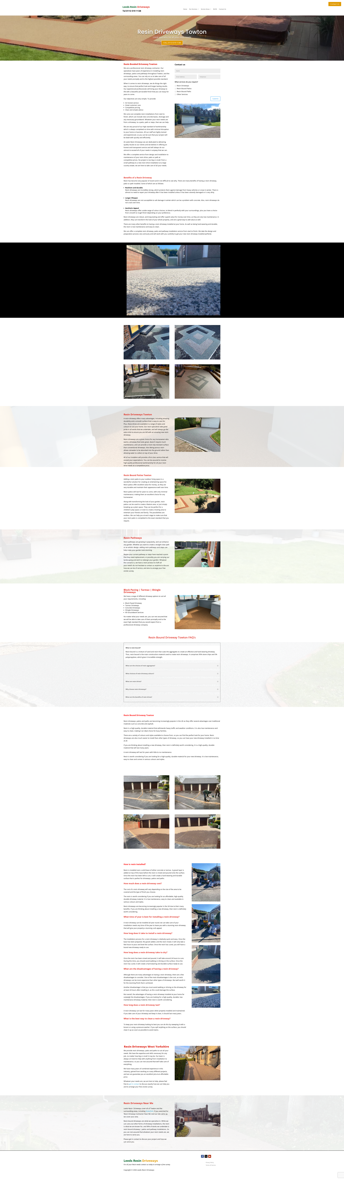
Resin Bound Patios (184, 88)
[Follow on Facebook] (202, 1156)
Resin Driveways (183, 86)
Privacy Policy (210, 1162)
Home (185, 9)
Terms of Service (211, 1165)
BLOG (215, 9)
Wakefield (149, 1111)
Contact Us (222, 9)
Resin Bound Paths (184, 91)
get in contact (134, 1084)
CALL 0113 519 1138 (172, 42)
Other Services (182, 94)
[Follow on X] (206, 1156)
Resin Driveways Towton (172, 32)
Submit (215, 98)
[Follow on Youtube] (209, 1156)
